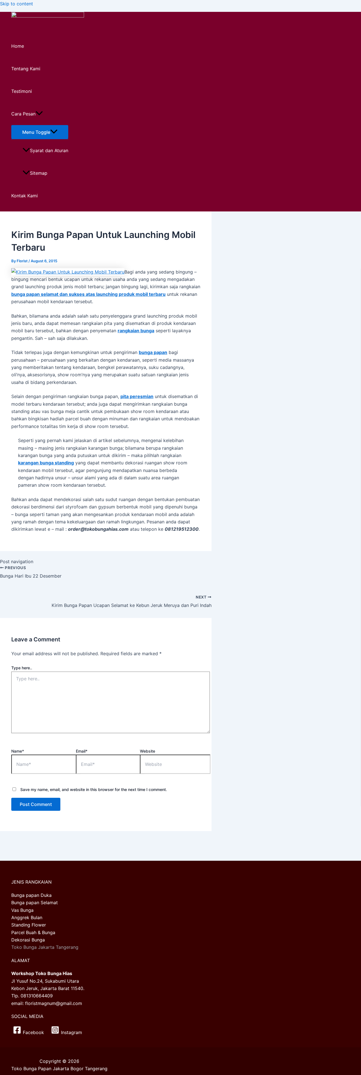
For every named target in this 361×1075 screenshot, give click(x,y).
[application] (39, 113)
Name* (17, 751)
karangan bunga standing (46, 463)
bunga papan (153, 352)
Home (17, 46)
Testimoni (21, 91)
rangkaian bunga (136, 330)
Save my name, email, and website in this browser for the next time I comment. (93, 789)
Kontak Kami (24, 195)
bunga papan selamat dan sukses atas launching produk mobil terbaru (88, 294)
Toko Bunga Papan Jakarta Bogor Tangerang (59, 1068)
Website (147, 751)
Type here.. (21, 667)
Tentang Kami (25, 68)
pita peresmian (136, 396)
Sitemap (38, 173)
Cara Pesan (23, 114)
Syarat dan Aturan (49, 150)
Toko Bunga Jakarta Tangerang (44, 947)
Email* (81, 751)
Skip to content (16, 3)
